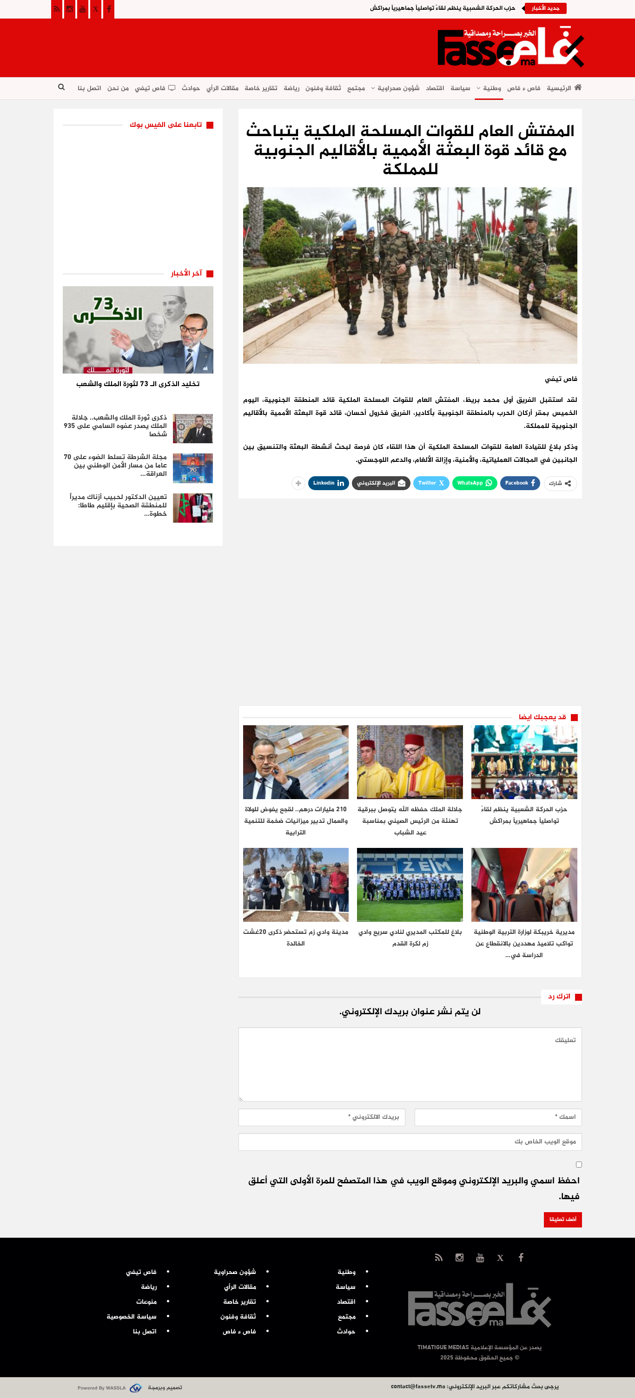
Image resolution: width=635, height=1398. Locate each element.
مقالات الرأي (222, 88)
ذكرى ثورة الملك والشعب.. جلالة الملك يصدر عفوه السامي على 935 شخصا (115, 426)
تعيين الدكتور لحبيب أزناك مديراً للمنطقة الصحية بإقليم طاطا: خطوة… (118, 506)
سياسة (460, 88)
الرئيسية (559, 88)
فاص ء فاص (524, 88)
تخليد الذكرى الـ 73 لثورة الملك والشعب (137, 384)
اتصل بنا (89, 88)
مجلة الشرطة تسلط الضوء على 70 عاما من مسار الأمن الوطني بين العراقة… (115, 466)
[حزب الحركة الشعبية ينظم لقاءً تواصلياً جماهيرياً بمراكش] (524, 762)
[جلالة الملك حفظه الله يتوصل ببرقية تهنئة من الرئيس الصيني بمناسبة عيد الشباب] (410, 762)
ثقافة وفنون (323, 88)
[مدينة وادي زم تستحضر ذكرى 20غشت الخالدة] (296, 885)
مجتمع (356, 88)
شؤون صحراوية (398, 88)
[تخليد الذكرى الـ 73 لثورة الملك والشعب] (138, 330)
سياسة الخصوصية (131, 1317)
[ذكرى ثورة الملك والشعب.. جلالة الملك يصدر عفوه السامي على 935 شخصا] (193, 429)
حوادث (191, 88)
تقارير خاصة (261, 88)
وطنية (492, 88)
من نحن (118, 88)
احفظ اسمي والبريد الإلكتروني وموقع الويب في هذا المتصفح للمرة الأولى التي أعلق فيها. (414, 1189)
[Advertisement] (222, 45)
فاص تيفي (150, 88)
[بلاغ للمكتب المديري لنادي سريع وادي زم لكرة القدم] (410, 885)
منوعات (146, 1302)
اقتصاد (435, 88)
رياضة (291, 88)
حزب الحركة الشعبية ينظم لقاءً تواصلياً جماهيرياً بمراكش (443, 8)
